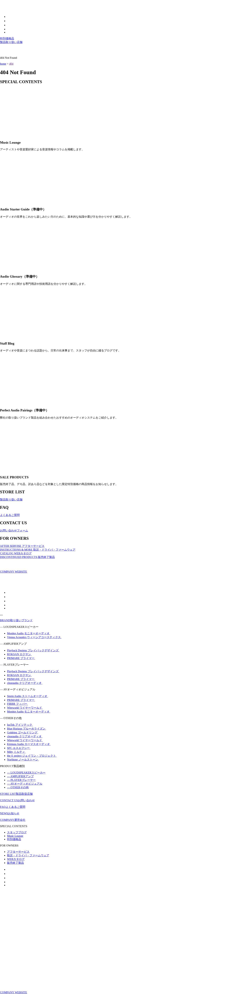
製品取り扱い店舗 (11, 42)
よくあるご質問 (10, 515)
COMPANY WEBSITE (13, 571)
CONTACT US (17, 800)
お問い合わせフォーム (14, 530)
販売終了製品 (15, 862)
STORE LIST (16, 793)
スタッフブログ (17, 832)
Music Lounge (15, 835)
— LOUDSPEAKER (26, 772)
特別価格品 (7, 38)
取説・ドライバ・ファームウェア (28, 855)
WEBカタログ (16, 859)
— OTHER (18, 787)
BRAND (16, 620)
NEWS (9, 813)
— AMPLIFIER (20, 776)
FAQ (12, 806)
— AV (24, 783)
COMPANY (12, 819)
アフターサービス (18, 851)
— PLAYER (21, 779)
